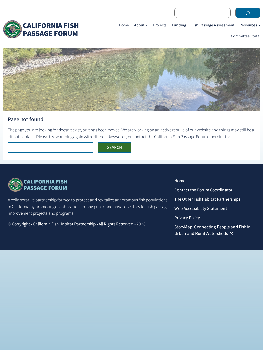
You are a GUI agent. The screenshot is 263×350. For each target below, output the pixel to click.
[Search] (247, 13)
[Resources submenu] (259, 25)
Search (114, 147)
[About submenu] (146, 25)
